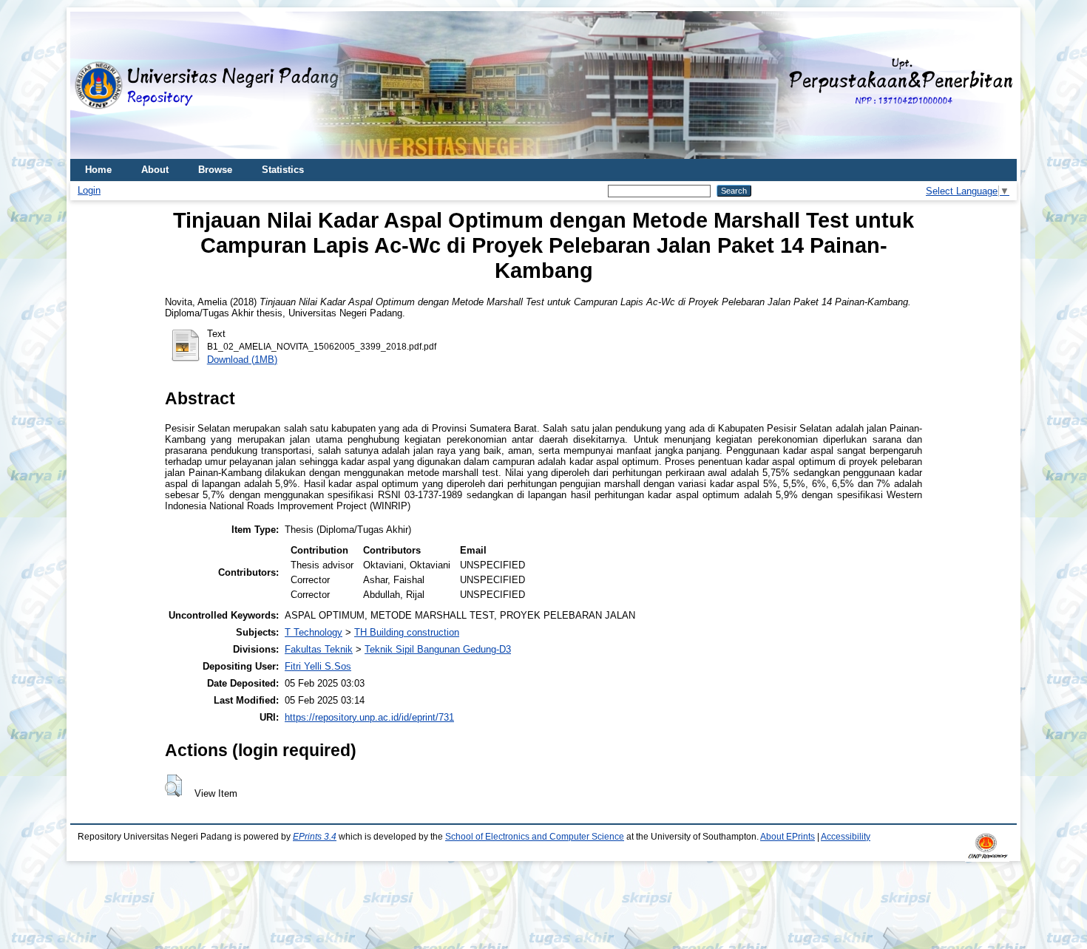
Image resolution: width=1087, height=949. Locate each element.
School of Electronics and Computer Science (534, 836)
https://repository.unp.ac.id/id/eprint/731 (369, 717)
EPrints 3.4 (314, 836)
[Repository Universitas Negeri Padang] (92, 85)
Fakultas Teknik (319, 649)
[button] (173, 786)
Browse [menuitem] (215, 169)
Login (89, 190)
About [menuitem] (155, 169)
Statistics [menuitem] (283, 169)
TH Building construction (406, 632)
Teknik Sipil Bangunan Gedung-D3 (438, 649)
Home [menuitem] (98, 169)
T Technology (313, 632)
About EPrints (787, 836)
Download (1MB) (242, 359)
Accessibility (845, 836)
